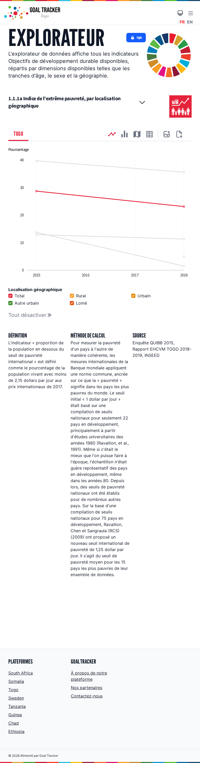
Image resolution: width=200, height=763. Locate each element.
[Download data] (179, 134)
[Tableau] (149, 134)
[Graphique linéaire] (112, 134)
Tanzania (17, 706)
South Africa (20, 673)
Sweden (16, 698)
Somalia (16, 681)
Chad (13, 723)
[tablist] (100, 134)
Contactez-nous (87, 696)
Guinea (15, 714)
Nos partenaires (86, 687)
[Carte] (137, 134)
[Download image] (166, 134)
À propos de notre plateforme (89, 676)
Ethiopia (16, 731)
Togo (13, 689)
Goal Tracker (48, 756)
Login (139, 37)
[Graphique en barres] (124, 134)
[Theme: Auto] (180, 13)
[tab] (18, 134)
